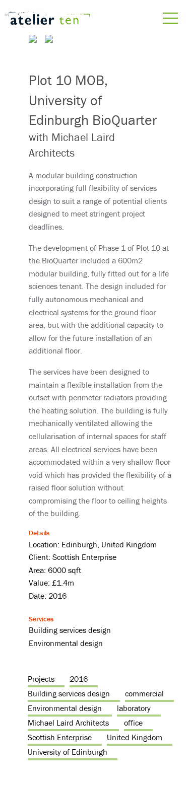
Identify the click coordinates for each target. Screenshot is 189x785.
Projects (41, 679)
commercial (144, 693)
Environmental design (65, 708)
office (133, 723)
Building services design (69, 693)
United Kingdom (134, 737)
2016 (79, 679)
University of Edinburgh (67, 752)
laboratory (134, 708)
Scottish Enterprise (60, 737)
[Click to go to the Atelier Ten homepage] (47, 19)
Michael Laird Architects (68, 723)
